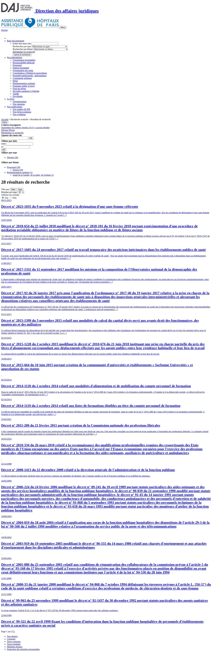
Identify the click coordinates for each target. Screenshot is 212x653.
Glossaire (11, 639)
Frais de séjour (19, 88)
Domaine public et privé (24, 86)
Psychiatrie (18, 96)
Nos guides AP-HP (21, 109)
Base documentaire (15, 41)
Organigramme (19, 101)
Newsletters (12, 636)
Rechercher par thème (23, 49)
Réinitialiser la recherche (24, 52)
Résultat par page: (9, 192)
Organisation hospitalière (24, 60)
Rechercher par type (22, 46)
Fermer (4, 30)
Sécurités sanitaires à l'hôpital (26, 91)
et (2, 146)
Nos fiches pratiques (22, 112)
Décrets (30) (12, 157)
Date (13, 189)
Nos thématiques (14, 57)
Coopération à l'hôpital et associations (30, 73)
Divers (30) (18, 170)
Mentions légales (14, 647)
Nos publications (14, 106)
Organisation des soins (23, 70)
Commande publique (22, 78)
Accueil (4, 119)
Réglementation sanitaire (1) (19, 172)
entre (3, 143)
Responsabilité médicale (24, 62)
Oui (6, 198)
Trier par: (5, 189)
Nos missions (19, 104)
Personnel (17, 65)
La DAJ (10, 99)
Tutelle (16, 94)
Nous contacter (14, 641)
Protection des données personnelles (23, 649)
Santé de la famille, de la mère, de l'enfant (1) (33, 175)
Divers (12, 130)
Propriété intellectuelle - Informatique (29, 75)
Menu (63, 27)
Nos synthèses (19, 114)
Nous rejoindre (13, 644)
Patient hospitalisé (21, 68)
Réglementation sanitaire (24, 83)
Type (20, 189)
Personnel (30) (13, 167)
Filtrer (4, 122)
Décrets (4, 130)
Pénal (15, 81)
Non (14, 198)
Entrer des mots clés (22, 43)
